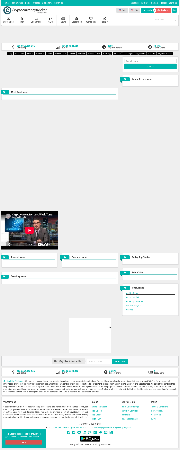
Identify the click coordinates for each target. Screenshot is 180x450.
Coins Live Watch (133, 297)
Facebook (134, 3)
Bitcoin (30, 54)
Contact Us (156, 415)
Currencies (8, 21)
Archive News (132, 293)
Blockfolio (77, 21)
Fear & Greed (17, 3)
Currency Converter (134, 301)
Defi (22, 21)
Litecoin (72, 54)
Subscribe (120, 361)
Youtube (173, 3)
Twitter (144, 3)
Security (151, 54)
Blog (10, 54)
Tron (98, 54)
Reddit (163, 3)
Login (149, 10)
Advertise (58, 3)
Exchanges (36, 21)
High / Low (96, 419)
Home (6, 3)
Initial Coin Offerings (130, 407)
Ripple (49, 54)
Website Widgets (133, 305)
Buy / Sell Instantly (130, 419)
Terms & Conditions (159, 407)
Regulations (140, 54)
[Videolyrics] (25, 10)
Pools (28, 3)
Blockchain (19, 54)
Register (164, 10)
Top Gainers (97, 411)
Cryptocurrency (165, 54)
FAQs (153, 419)
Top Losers (97, 415)
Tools (103, 21)
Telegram (154, 3)
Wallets (36, 3)
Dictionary (47, 3)
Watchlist (91, 21)
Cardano (81, 54)
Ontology (107, 54)
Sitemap (129, 310)
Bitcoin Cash (60, 54)
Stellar (91, 54)
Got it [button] (24, 442)
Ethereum (40, 54)
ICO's (50, 21)
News (63, 21)
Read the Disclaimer (15, 381)
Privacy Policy (157, 411)
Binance (117, 54)
